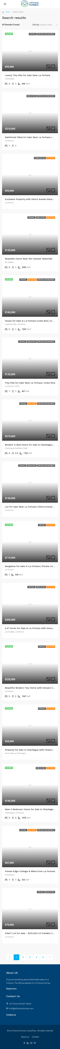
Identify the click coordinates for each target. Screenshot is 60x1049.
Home (7, 12)
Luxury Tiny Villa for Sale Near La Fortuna (27, 75)
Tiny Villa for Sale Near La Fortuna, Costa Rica (30, 382)
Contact (35, 1037)
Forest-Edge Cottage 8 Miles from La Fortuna (30, 871)
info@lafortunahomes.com (21, 1008)
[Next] (50, 957)
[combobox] (49, 25)
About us (25, 1037)
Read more (11, 989)
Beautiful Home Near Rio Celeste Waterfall (28, 258)
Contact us (11, 1015)
